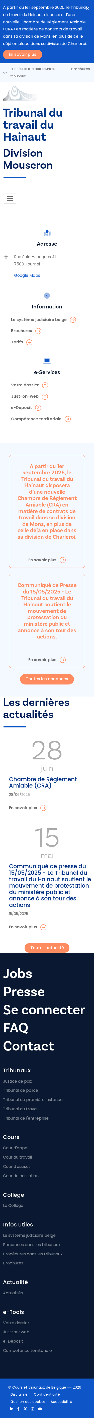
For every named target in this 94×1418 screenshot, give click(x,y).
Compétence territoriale (27, 1350)
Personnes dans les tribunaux (31, 1245)
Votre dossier (16, 1323)
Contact (28, 1046)
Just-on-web (16, 1332)
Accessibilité (61, 1401)
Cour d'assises (17, 1166)
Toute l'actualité (47, 948)
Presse (24, 992)
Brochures (80, 68)
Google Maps (27, 275)
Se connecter (44, 1010)
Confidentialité (47, 1394)
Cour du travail (17, 1157)
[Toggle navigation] (10, 199)
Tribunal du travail (20, 1109)
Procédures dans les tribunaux (32, 1254)
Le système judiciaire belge (29, 1235)
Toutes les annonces (47, 679)
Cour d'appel (15, 1148)
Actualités (13, 1293)
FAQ (15, 1028)
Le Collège (13, 1205)
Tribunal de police (20, 1090)
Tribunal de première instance (33, 1100)
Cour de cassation (21, 1176)
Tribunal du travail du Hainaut (33, 125)
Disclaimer (20, 1394)
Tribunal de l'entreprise (26, 1118)
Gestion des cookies (28, 1401)
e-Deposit (13, 1341)
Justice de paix (17, 1081)
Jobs (17, 974)
